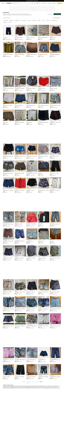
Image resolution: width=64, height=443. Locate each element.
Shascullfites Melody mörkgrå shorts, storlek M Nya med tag (19, 173)
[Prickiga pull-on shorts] (43, 81)
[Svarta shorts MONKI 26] (20, 98)
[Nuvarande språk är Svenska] (37, 3)
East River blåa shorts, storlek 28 (20, 308)
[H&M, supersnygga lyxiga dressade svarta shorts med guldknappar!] (43, 115)
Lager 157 (52, 375)
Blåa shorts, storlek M (6, 376)
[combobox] (22, 3)
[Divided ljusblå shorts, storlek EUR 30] (55, 369)
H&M (51, 36)
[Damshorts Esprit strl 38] (20, 216)
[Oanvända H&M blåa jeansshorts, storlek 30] (20, 352)
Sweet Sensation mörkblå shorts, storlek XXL (8, 190)
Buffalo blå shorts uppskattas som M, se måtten (43, 308)
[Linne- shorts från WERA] (20, 30)
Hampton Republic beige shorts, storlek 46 (43, 37)
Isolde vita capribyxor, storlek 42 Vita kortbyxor (43, 105)
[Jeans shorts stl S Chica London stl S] (43, 284)
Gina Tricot (53, 155)
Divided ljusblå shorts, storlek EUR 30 (55, 376)
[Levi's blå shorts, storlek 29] (32, 301)
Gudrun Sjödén (7, 53)
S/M (15, 87)
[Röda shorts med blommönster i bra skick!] (20, 183)
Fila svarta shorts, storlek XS (30, 88)
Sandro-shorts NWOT (41, 359)
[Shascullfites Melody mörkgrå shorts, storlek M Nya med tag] (20, 166)
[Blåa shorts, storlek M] (8, 369)
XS (26, 87)
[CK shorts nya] (43, 216)
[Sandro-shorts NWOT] (43, 352)
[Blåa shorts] (55, 233)
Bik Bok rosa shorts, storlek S (7, 105)
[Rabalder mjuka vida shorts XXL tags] (55, 183)
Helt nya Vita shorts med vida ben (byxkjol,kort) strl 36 (8, 88)
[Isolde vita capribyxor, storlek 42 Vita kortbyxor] (43, 98)
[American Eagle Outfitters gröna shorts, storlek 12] (20, 318)
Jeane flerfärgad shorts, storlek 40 (43, 190)
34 (15, 121)
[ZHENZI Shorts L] (8, 115)
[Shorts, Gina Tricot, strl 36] (55, 149)
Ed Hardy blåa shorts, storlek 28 (43, 376)
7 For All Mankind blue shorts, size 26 (55, 359)
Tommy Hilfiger (30, 172)
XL (26, 53)
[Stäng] (63, 0)
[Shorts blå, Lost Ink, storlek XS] (55, 216)
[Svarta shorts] (43, 166)
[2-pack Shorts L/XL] (43, 233)
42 (26, 104)
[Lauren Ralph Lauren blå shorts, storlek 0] (20, 233)
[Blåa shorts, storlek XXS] (55, 81)
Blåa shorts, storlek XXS (53, 88)
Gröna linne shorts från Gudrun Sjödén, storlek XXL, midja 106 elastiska (8, 54)
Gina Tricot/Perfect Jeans (19, 53)
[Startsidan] (8, 3)
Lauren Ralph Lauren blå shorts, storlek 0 (20, 241)
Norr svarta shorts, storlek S (54, 173)
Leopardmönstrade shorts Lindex (31, 54)
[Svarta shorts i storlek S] (32, 183)
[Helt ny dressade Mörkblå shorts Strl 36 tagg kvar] (55, 47)
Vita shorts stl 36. (29, 122)
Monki (15, 104)
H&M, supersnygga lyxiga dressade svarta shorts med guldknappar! (43, 122)
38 (38, 53)
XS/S (50, 358)
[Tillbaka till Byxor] (3, 18)
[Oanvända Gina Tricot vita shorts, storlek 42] (43, 318)
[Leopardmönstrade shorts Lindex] (32, 47)
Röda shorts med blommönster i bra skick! (20, 190)
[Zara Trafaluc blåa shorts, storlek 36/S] (8, 301)
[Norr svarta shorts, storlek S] (55, 166)
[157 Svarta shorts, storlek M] (32, 250)
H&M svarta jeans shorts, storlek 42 (31, 156)
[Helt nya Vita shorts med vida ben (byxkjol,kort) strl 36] (8, 81)
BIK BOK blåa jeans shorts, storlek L (20, 156)
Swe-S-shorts (5, 37)
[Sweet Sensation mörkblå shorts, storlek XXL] (8, 183)
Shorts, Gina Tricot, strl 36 (54, 156)
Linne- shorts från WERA (18, 37)
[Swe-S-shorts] (8, 30)
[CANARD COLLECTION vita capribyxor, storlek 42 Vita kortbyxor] (32, 98)
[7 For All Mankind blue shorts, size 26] (55, 352)
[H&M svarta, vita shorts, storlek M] (20, 284)
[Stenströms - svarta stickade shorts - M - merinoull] (20, 369)
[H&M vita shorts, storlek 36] (8, 284)
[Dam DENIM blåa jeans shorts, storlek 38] (43, 47)
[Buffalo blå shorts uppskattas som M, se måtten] (43, 301)
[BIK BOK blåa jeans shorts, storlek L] (20, 149)
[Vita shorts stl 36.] (32, 115)
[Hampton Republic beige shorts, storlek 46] (43, 30)
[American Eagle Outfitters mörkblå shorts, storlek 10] (8, 318)
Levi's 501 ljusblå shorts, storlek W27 (55, 105)
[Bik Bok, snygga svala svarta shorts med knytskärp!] (8, 149)
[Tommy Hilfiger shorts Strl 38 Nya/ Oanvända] (32, 166)
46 (38, 36)
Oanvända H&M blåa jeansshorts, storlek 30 (20, 359)
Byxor (5, 17)
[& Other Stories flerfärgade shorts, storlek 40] (32, 318)
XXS (50, 87)
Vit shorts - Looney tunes (30, 37)
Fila (28, 87)
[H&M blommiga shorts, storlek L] (43, 149)
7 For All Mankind (54, 358)
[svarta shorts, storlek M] (43, 250)
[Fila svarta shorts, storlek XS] (32, 81)
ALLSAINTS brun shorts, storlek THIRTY (8, 241)
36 (26, 121)
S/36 (50, 53)
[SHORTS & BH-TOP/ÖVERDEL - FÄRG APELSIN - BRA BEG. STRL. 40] (32, 216)
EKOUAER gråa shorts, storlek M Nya (8, 173)
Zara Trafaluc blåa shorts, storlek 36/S (8, 308)
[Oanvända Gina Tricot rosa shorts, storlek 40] (55, 318)
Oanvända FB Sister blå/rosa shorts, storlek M (30, 359)
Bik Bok (4, 104)
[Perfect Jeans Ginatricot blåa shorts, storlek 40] (20, 47)
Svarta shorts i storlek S (30, 190)
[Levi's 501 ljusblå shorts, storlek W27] (55, 98)
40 (15, 53)
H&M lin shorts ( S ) (53, 37)
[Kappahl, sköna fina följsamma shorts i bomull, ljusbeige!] (20, 115)
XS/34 (27, 36)
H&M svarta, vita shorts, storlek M (20, 291)
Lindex (29, 53)
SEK (39, 3)
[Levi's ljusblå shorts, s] (32, 233)
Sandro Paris (41, 358)
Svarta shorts (40, 173)
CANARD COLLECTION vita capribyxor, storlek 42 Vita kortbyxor (30, 105)
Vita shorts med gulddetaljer (30, 376)
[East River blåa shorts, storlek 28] (20, 301)
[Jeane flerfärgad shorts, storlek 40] (43, 183)
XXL (3, 53)
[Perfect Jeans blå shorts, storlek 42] (8, 216)
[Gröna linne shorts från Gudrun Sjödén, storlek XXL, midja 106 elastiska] (8, 47)
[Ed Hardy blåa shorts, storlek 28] (43, 369)
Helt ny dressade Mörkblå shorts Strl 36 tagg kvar (55, 54)
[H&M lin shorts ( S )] (55, 30)
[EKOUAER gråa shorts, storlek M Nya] (8, 166)
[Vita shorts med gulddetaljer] (32, 369)
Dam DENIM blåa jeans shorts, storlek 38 (42, 54)
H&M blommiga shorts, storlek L (43, 156)
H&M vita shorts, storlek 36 (7, 291)
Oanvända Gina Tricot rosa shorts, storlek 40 (55, 325)
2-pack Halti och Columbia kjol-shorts (19, 88)
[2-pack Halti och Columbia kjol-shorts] (20, 81)
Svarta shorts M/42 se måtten (54, 291)
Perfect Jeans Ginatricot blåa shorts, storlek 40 (19, 54)
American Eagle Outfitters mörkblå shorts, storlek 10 (8, 325)
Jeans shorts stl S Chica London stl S (43, 291)
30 (15, 358)
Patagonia (52, 121)
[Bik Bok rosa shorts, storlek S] (8, 98)
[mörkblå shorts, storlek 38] (32, 284)
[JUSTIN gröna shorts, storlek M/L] (55, 250)
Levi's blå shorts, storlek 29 (30, 308)
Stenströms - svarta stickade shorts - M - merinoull (19, 376)
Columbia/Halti (19, 87)
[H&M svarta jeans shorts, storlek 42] (32, 149)
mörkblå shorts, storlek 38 (30, 291)
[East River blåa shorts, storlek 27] (55, 301)
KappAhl (17, 121)
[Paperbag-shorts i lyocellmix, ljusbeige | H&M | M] (20, 250)
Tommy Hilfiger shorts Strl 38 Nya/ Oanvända (31, 173)
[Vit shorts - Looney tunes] (32, 30)
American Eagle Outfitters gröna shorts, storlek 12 (20, 325)
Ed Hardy (40, 375)
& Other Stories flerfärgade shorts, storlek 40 (31, 325)
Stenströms (17, 375)
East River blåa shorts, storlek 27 (55, 308)
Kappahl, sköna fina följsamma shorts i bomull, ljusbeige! (19, 122)
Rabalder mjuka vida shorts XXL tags (55, 190)
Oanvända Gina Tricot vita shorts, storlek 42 (43, 325)
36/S (50, 155)
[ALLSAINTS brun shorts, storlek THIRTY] (8, 233)
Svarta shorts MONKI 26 (18, 105)
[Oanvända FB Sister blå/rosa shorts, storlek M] (32, 352)
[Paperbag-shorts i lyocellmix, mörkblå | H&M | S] (8, 250)
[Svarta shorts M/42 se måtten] (55, 284)
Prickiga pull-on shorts (41, 88)
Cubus (40, 87)
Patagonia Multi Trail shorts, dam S (55, 122)
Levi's (51, 104)
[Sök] (32, 3)
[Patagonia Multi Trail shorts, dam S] (55, 115)
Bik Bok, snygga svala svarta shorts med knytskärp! (8, 156)
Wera (17, 36)
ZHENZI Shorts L (5, 122)
